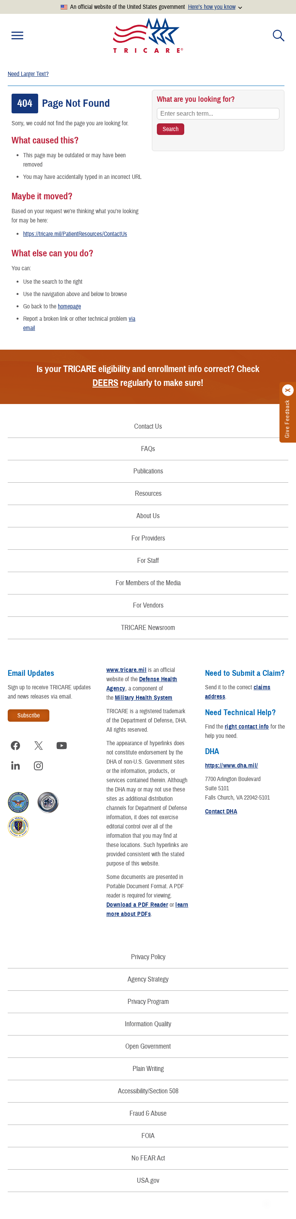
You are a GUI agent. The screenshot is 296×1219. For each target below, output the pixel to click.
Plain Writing (148, 1068)
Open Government (148, 1046)
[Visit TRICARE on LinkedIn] (15, 765)
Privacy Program (148, 1001)
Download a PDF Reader (137, 905)
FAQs (148, 448)
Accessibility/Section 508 (148, 1091)
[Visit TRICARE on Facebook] (15, 745)
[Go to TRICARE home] (148, 35)
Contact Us (148, 426)
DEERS (105, 383)
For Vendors (148, 605)
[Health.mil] (48, 811)
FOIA (148, 1135)
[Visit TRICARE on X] (38, 745)
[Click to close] (288, 390)
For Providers (148, 538)
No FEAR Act (148, 1158)
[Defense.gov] (18, 811)
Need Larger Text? (28, 74)
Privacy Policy (148, 957)
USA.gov (148, 1180)
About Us (148, 516)
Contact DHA (221, 811)
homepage (69, 306)
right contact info (247, 727)
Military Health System (144, 698)
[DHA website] (18, 835)
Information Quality (148, 1024)
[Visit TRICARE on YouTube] (61, 745)
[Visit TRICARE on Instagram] (38, 765)
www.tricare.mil (126, 670)
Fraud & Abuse (148, 1113)
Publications (148, 471)
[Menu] (17, 35)
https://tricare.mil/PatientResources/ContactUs (75, 234)
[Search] (278, 35)
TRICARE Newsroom (148, 627)
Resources (148, 493)
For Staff (148, 560)
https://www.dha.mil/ (231, 765)
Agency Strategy (148, 979)
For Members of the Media (148, 583)
